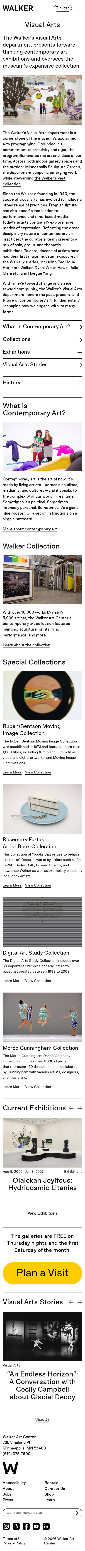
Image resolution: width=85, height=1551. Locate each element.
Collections (17, 339)
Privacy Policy (14, 1543)
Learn (49, 1500)
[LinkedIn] (46, 1527)
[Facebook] (26, 1527)
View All (42, 1420)
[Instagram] (6, 1527)
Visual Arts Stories (25, 364)
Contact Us (54, 1489)
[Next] (80, 1108)
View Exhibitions (42, 1213)
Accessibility (14, 1483)
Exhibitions (16, 352)
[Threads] (16, 1527)
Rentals (51, 1483)
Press (8, 1500)
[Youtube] (36, 1527)
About (8, 1489)
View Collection (38, 772)
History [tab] (11, 382)
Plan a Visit (42, 1273)
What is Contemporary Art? (36, 326)
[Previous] (71, 1108)
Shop (49, 1494)
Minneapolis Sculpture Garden (52, 167)
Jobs (7, 1494)
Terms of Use (13, 1539)
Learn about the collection (26, 645)
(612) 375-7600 (16, 1454)
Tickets (63, 8)
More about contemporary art (30, 529)
